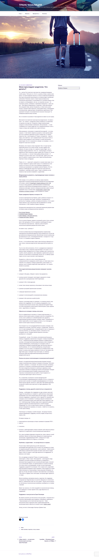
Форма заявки (47, 504)
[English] (1, 2)
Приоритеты (36, 13)
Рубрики (60, 85)
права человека (24, 529)
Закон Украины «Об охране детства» (28, 215)
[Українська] (4, 2)
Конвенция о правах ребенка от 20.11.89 (40, 183)
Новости (27, 13)
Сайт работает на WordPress (25, 554)
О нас (20, 13)
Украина (38, 529)
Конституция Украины (24, 212)
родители (30, 529)
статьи (34, 529)
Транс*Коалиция (30, 4)
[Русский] (2, 2)
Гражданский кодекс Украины (26, 217)
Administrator (29, 85)
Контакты (44, 13)
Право (22, 527)
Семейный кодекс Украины (26, 214)
